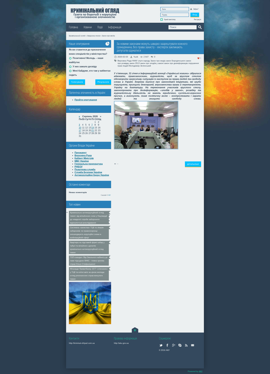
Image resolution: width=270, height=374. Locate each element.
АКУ (109, 195)
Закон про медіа (158, 61)
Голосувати (77, 82)
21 (92, 130)
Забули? (195, 9)
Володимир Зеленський (140, 66)
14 (92, 127)
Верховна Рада (125, 61)
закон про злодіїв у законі (152, 63)
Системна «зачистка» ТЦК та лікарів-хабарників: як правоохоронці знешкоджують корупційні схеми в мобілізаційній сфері (87, 232)
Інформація (114, 27)
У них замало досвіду (84, 66)
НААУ (134, 61)
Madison (95, 13)
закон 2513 (135, 63)
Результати (103, 82)
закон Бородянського (175, 61)
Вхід (195, 14)
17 (80, 130)
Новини (88, 27)
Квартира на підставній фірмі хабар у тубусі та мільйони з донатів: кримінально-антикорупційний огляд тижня (87, 247)
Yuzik (135, 57)
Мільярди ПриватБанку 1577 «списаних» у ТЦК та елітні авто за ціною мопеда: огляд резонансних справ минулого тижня (89, 274)
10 (80, 127)
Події (100, 27)
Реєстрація (197, 19)
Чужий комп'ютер (169, 19)
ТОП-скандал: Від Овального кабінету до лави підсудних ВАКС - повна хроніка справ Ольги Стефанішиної (89, 260)
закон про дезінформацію (176, 63)
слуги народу (144, 61)
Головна (73, 27)
